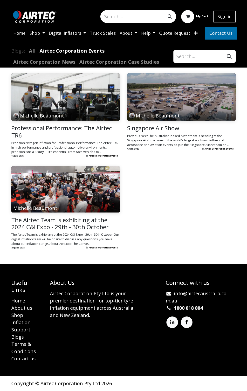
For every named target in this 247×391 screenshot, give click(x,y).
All (32, 51)
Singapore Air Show (153, 127)
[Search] (170, 16)
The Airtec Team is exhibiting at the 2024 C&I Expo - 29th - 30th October (60, 223)
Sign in (225, 16)
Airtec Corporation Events (103, 155)
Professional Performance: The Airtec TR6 (61, 131)
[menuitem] (19, 33)
